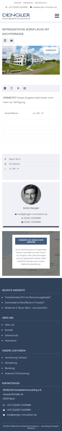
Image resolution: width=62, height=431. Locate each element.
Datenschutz (41, 3)
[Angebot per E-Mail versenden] (11, 41)
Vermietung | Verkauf (16, 357)
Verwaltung (11, 362)
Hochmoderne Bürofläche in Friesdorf (24, 302)
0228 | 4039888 (32, 218)
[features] (25, 88)
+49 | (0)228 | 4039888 (18, 7)
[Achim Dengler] (31, 194)
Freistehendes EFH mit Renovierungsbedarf (28, 297)
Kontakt (17, 3)
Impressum (28, 3)
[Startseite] (16, 16)
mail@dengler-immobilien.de (45, 7)
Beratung (10, 368)
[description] (5, 88)
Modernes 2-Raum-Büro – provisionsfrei (26, 307)
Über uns (9, 324)
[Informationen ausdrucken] (5, 41)
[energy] (18, 88)
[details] (12, 88)
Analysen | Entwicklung (17, 373)
